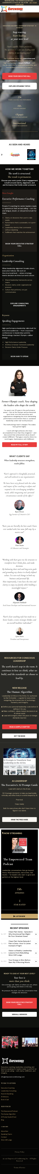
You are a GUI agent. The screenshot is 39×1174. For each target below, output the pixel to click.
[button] (37, 9)
